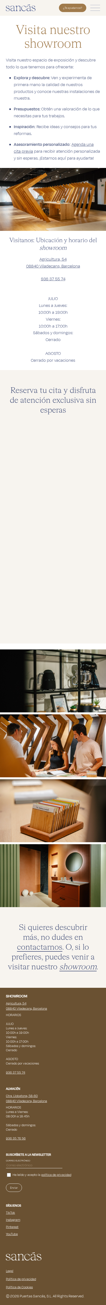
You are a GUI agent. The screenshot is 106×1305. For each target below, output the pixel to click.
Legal (9, 1271)
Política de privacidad (21, 1279)
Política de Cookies (19, 1287)
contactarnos (39, 947)
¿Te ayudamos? (72, 8)
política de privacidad (56, 1175)
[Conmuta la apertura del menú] (95, 8)
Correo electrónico (18, 1160)
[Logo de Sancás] (20, 7)
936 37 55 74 (53, 279)
